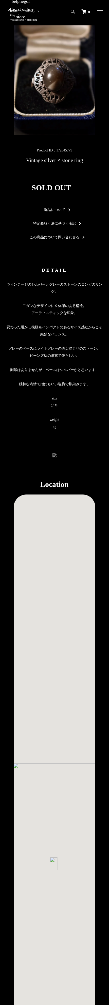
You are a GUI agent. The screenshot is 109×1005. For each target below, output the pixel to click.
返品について (54, 210)
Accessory (30, 11)
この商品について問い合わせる (54, 237)
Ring (12, 15)
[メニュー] (96, 11)
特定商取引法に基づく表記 (54, 223)
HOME (13, 11)
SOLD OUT (51, 187)
